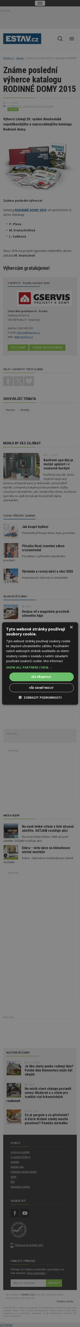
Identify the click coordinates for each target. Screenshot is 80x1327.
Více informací (53, 661)
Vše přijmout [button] (41, 677)
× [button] (71, 627)
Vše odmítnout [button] (41, 688)
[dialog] (40, 663)
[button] (40, 667)
